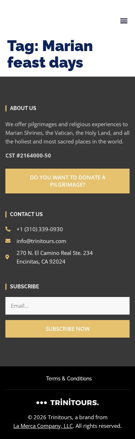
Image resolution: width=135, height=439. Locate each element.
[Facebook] (20, 3)
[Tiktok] (57, 3)
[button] (124, 21)
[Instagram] (8, 3)
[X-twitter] (45, 3)
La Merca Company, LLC (43, 425)
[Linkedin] (33, 3)
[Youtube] (69, 3)
